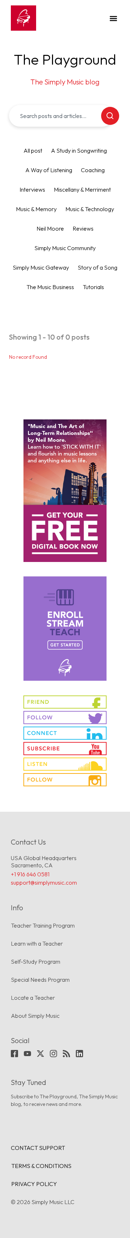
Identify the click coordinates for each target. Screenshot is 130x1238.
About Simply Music (35, 1015)
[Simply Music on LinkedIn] (65, 733)
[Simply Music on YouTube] (65, 748)
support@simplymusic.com (44, 882)
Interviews (32, 189)
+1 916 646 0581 (30, 874)
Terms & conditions (41, 1165)
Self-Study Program (35, 961)
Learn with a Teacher (37, 943)
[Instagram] (53, 1053)
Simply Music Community (65, 248)
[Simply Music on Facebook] (65, 702)
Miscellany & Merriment (82, 189)
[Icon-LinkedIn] (79, 1053)
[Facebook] (14, 1053)
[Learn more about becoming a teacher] (65, 628)
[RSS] (66, 1053)
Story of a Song (97, 267)
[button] (113, 18)
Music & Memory (36, 209)
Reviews (83, 228)
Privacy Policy (34, 1183)
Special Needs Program (40, 979)
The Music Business (50, 287)
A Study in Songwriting (79, 150)
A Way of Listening (48, 170)
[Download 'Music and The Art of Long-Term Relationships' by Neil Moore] (65, 490)
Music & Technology (89, 209)
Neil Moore (50, 228)
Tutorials (93, 287)
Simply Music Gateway (41, 267)
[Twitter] (40, 1053)
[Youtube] (27, 1053)
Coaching (93, 170)
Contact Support (38, 1147)
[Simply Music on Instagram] (65, 779)
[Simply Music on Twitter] (65, 717)
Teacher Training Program (43, 925)
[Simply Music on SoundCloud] (65, 764)
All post (32, 150)
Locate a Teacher (33, 997)
